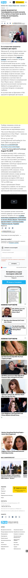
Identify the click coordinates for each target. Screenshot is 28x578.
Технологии (4, 544)
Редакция (3, 491)
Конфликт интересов (19, 534)
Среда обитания (4, 546)
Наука (2, 542)
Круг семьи (16, 544)
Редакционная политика (7, 495)
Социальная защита (18, 529)
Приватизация (4, 538)
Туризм (15, 546)
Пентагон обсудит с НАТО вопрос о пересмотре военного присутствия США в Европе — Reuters (11, 477)
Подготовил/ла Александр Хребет (10, 235)
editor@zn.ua (22, 510)
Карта (2, 497)
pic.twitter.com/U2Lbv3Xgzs (10, 146)
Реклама (3, 493)
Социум (15, 540)
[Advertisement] (14, 110)
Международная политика (7, 531)
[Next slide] (26, 6)
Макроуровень (4, 534)
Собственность (17, 548)
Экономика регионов (6, 540)
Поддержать (20, 2)
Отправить (14, 263)
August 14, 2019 (7, 151)
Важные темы (4, 5)
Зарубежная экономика (19, 531)
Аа (13, 2)
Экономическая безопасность (17, 537)
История (16, 542)
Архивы (3, 488)
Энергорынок (4, 536)
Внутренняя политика (6, 529)
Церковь (3, 548)
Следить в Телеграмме (15, 282)
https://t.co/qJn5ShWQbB (9, 144)
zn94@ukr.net (18, 508)
